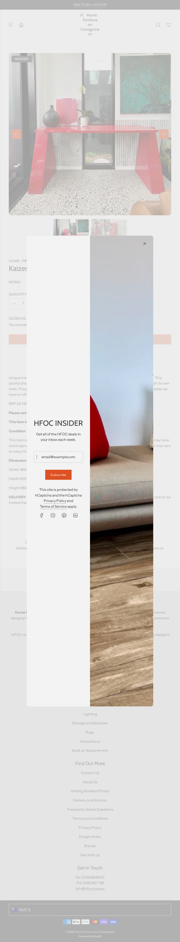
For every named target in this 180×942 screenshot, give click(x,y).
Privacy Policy (55, 501)
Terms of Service (53, 506)
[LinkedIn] (75, 515)
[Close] (144, 243)
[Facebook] (41, 515)
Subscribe (58, 475)
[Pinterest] (64, 515)
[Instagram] (53, 515)
